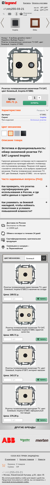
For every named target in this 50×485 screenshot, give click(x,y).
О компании (10, 459)
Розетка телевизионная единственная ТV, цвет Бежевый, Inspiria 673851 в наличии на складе (25, 288)
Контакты (27, 3)
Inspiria (15, 30)
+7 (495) (13, 9)
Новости (41, 459)
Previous (2, 23)
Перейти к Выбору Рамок (12, 40)
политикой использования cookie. (15, 482)
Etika (35, 30)
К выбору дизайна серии (20, 38)
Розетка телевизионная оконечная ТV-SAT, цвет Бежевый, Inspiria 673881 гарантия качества (25, 330)
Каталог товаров (27, 459)
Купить (34, 103)
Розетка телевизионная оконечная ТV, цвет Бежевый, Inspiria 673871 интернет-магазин (25, 369)
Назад (4, 38)
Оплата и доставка (39, 3)
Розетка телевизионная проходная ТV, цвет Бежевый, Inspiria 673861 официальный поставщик (25, 411)
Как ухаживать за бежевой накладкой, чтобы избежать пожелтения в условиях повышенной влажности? (18, 206)
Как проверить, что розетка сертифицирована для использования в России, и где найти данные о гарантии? (20, 190)
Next (47, 23)
